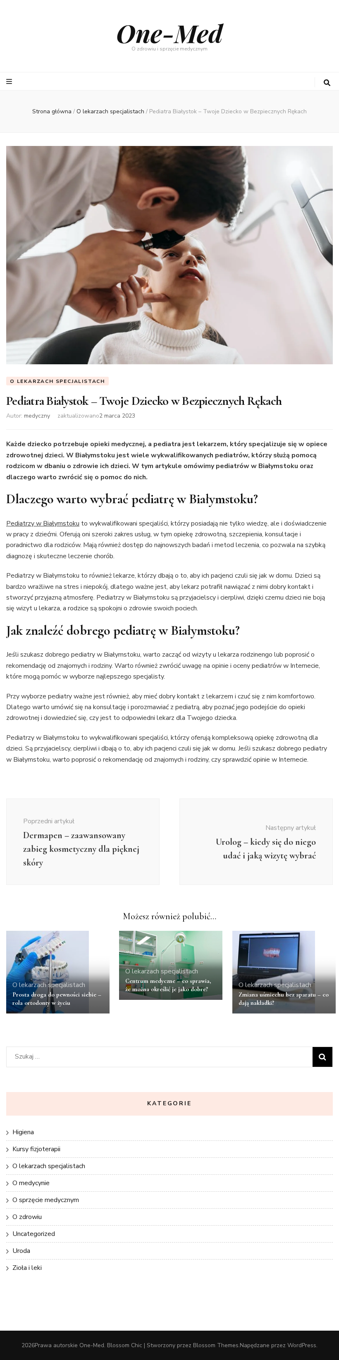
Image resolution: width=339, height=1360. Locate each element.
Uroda (21, 1250)
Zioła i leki (27, 1267)
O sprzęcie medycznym (45, 1200)
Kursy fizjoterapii (36, 1149)
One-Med (169, 32)
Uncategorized (33, 1233)
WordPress (301, 1345)
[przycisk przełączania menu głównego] (10, 81)
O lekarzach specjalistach (57, 381)
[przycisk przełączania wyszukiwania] (327, 82)
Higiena (23, 1132)
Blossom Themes (216, 1345)
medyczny (37, 416)
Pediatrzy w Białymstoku (42, 523)
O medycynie (31, 1183)
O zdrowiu (27, 1216)
